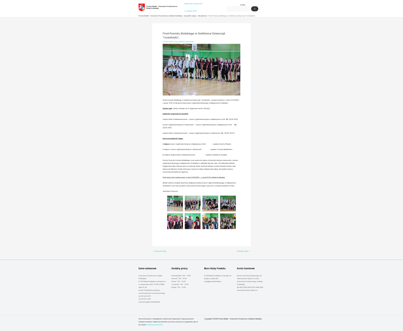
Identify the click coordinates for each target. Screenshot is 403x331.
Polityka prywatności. (155, 325)
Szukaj (242, 5)
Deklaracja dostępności (193, 4)
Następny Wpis (244, 251)
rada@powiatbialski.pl (212, 281)
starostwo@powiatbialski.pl (149, 302)
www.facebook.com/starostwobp (152, 293)
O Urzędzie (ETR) (190, 11)
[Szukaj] (254, 8)
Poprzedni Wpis (159, 251)
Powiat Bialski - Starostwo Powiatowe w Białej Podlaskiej (161, 7)
